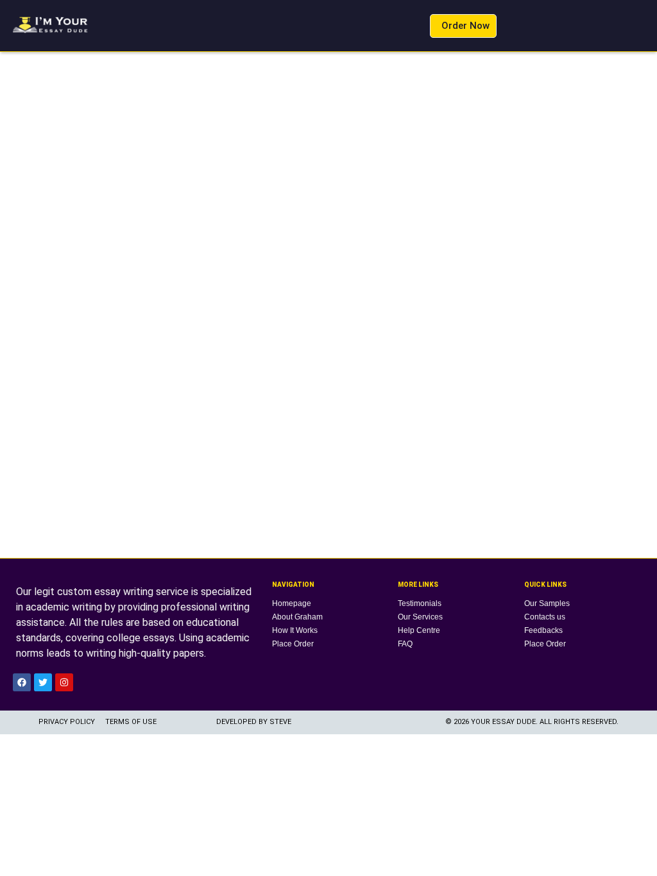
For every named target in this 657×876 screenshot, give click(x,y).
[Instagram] (64, 682)
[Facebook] (22, 682)
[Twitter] (43, 682)
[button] (411, 25)
